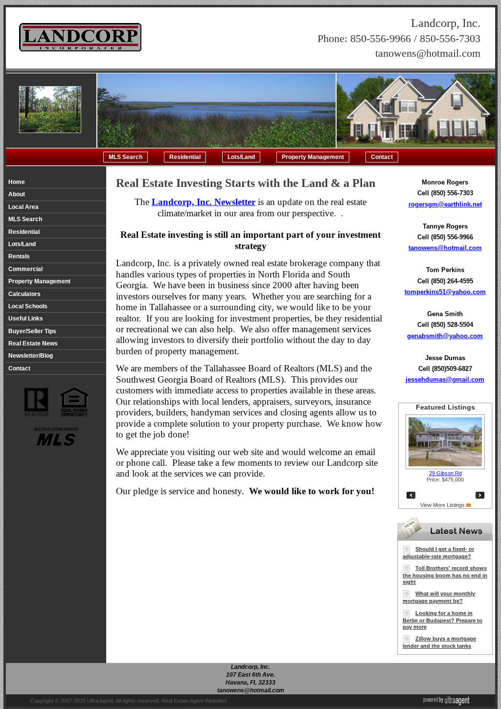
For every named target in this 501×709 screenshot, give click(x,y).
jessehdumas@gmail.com (445, 379)
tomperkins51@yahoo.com (445, 292)
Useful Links (25, 318)
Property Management (313, 157)
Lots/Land (241, 157)
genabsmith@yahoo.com (445, 336)
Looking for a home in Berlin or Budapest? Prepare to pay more (442, 620)
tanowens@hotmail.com (445, 248)
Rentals (19, 256)
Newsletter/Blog (30, 355)
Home (16, 182)
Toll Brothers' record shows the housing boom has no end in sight (445, 575)
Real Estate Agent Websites (194, 701)
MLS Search (125, 157)
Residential (185, 157)
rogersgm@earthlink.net (445, 204)
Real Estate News (33, 343)
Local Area (23, 207)
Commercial (25, 269)
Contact (382, 157)
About (16, 194)
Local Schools (27, 306)
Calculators (24, 294)
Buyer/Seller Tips (32, 331)
